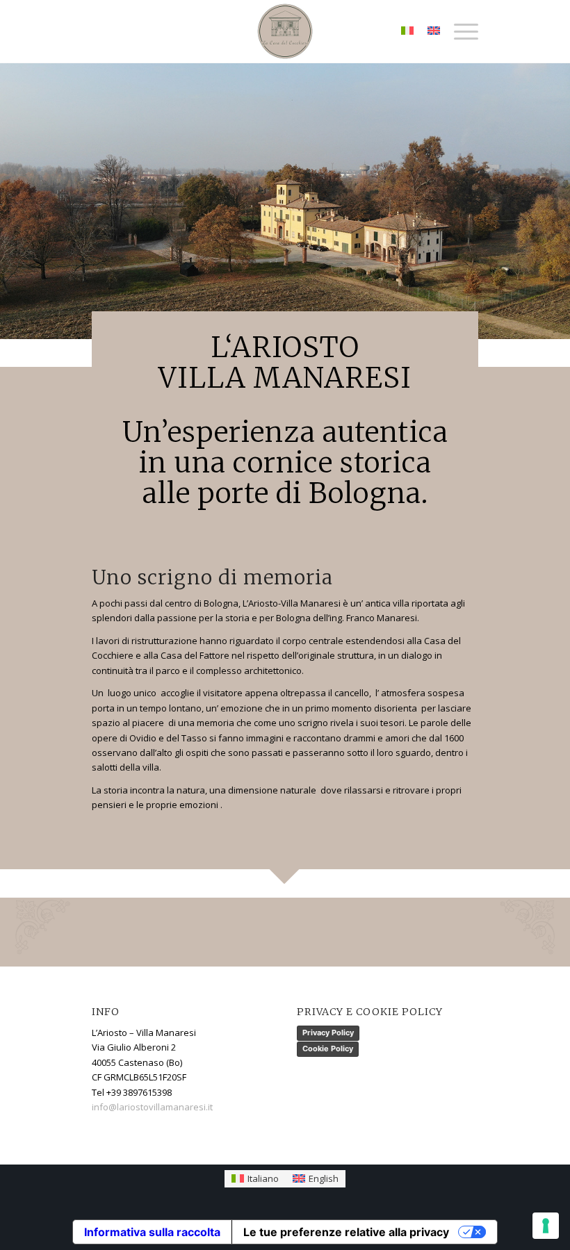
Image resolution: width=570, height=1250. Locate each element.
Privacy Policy (328, 1032)
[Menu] (459, 31)
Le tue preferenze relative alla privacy (346, 1232)
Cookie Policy (327, 1048)
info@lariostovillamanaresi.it (152, 1107)
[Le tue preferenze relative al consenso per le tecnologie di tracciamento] (545, 1225)
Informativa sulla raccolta (152, 1232)
